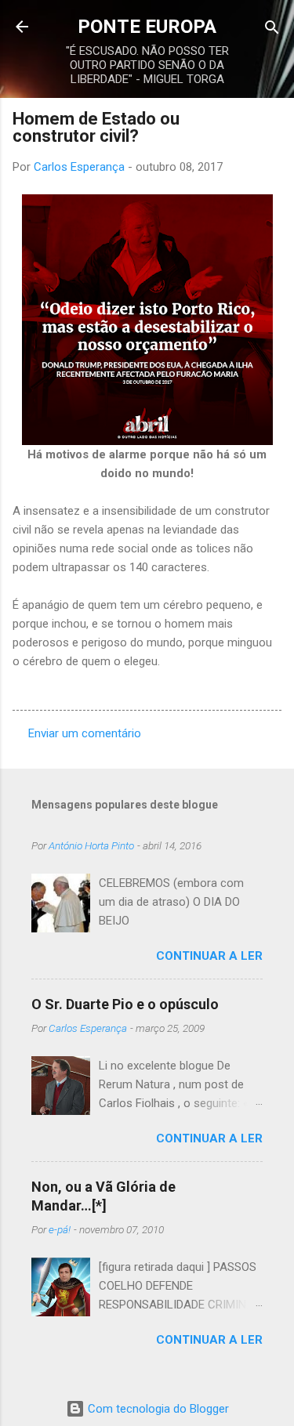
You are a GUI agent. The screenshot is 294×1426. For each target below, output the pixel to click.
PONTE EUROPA (147, 27)
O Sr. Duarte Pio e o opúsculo (125, 1004)
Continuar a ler (209, 956)
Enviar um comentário (84, 733)
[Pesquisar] (272, 28)
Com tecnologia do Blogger (157, 1409)
